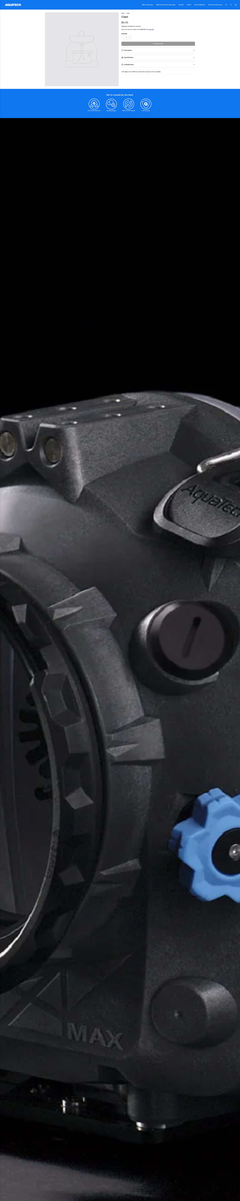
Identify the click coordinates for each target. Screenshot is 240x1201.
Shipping (124, 26)
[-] (123, 37)
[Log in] (231, 4)
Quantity (124, 34)
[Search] (226, 4)
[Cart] (236, 4)
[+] (129, 37)
